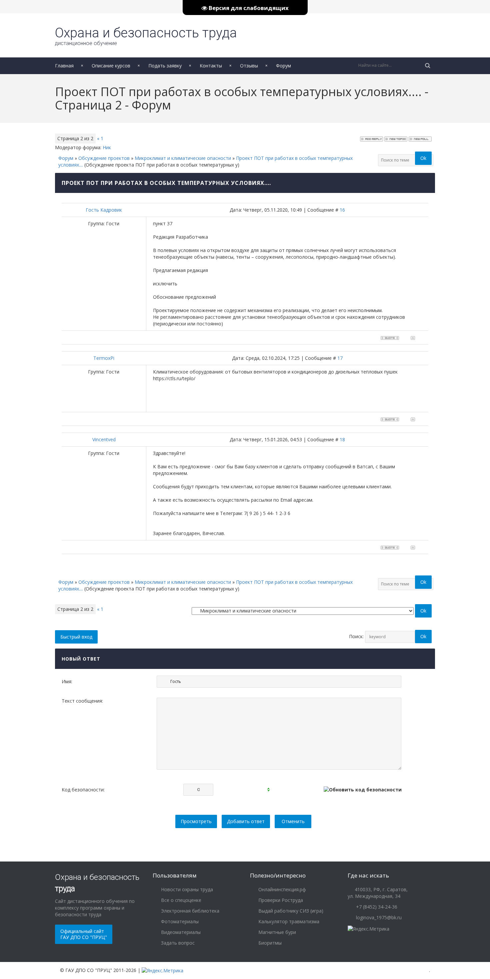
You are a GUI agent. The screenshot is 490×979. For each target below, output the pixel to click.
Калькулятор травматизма (288, 921)
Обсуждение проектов (104, 158)
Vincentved (104, 439)
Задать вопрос (177, 943)
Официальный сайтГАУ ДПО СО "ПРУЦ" (83, 934)
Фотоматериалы (179, 921)
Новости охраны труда (186, 889)
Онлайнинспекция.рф (281, 889)
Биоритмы (269, 943)
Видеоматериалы (180, 932)
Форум (65, 158)
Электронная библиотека (189, 911)
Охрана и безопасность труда (146, 35)
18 (342, 439)
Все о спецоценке (180, 900)
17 (340, 358)
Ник (107, 147)
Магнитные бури (276, 932)
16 (342, 210)
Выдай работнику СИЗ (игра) (290, 911)
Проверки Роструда (280, 900)
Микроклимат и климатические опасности (183, 158)
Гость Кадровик (104, 210)
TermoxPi (103, 358)
